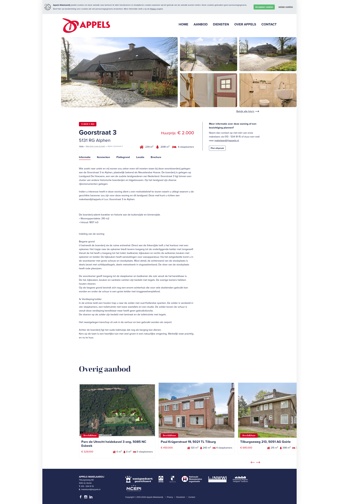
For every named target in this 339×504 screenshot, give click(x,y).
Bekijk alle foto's (245, 111)
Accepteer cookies (264, 7)
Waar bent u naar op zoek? (95, 146)
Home (81, 146)
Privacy (153, 9)
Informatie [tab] (85, 157)
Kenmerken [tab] (103, 157)
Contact (191, 497)
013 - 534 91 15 (87, 486)
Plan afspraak (217, 148)
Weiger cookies (285, 7)
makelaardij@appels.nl (226, 140)
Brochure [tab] (156, 157)
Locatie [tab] (140, 157)
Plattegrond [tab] (123, 157)
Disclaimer (180, 497)
